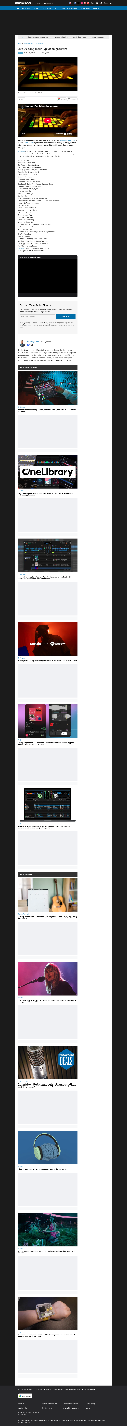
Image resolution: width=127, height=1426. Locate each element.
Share (22, 99)
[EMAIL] (32, 345)
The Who (21, 248)
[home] (18, 8)
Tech (19, 43)
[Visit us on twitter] (78, 3)
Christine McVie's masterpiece (37, 37)
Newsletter (74, 99)
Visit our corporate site (88, 1389)
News (20, 53)
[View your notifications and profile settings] (101, 3)
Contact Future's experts (49, 1404)
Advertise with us (46, 1408)
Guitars (36, 8)
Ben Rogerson (30, 53)
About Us (21, 1404)
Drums (56, 8)
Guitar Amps (85, 8)
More (95, 8)
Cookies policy (23, 1408)
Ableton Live (28, 143)
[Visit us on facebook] (75, 3)
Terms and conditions (71, 1404)
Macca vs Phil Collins (61, 37)
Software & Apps (28, 43)
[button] (108, 3)
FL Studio (21, 151)
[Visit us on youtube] (85, 3)
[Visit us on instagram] (81, 3)
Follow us (63, 99)
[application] (47, 276)
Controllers (46, 8)
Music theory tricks (79, 37)
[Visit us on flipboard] (88, 3)
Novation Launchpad (67, 140)
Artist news (26, 8)
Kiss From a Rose (98, 37)
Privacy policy (90, 1404)
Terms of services (43, 322)
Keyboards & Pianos (69, 8)
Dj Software (39, 43)
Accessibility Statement (71, 1408)
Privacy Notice (24, 324)
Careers (88, 1408)
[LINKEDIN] (29, 345)
